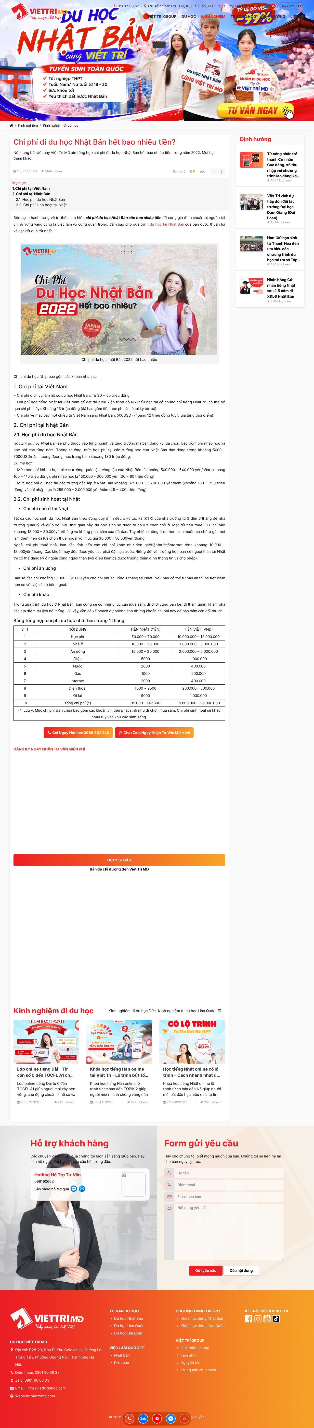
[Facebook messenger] (170, 1418)
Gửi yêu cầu (205, 1270)
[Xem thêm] (220, 1011)
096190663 (44, 1181)
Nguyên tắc (190, 1362)
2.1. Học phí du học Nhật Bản (40, 199)
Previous (10, 60)
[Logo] (39, 11)
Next (304, 60)
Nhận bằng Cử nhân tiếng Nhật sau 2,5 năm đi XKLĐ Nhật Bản (281, 288)
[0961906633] (129, 1418)
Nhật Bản (122, 1355)
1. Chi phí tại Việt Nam (31, 188)
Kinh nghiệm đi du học (60, 125)
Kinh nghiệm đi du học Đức (132, 1010)
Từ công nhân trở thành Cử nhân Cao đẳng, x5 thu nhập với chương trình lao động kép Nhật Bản (283, 164)
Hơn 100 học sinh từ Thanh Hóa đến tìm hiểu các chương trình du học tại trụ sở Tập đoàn (283, 248)
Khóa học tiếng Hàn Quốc (202, 1325)
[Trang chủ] (11, 125)
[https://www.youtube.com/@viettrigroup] (157, 1418)
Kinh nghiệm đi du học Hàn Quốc (186, 1010)
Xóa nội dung (241, 1270)
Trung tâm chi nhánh (198, 1370)
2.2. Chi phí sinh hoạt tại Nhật (41, 205)
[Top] (184, 1418)
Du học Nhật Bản (128, 1318)
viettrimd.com (43, 1396)
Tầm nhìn (188, 1355)
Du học (120, 1333)
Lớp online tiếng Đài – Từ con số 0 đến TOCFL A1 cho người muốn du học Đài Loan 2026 (45, 1072)
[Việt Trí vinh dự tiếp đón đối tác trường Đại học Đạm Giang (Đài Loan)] (251, 202)
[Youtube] (273, 6)
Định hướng (255, 139)
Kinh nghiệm (28, 125)
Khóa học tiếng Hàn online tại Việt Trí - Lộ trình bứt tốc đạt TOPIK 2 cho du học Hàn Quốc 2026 (118, 1072)
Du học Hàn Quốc (129, 1325)
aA (192, 171)
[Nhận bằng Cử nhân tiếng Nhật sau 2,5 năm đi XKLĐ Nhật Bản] (251, 286)
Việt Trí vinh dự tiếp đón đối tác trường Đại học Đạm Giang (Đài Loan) (281, 206)
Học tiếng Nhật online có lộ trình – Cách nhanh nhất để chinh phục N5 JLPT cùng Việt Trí (191, 1072)
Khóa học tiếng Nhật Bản (202, 1318)
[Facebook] (266, 6)
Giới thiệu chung (195, 1348)
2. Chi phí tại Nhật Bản (31, 193)
